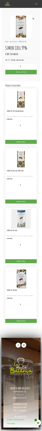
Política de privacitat (15, 420)
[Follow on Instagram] (23, 345)
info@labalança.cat (19, 391)
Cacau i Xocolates (13, 42)
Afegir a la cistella (21, 142)
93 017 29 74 (20, 394)
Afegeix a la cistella (21, 72)
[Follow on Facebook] (18, 345)
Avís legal (11, 423)
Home (6, 42)
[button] (33, 19)
